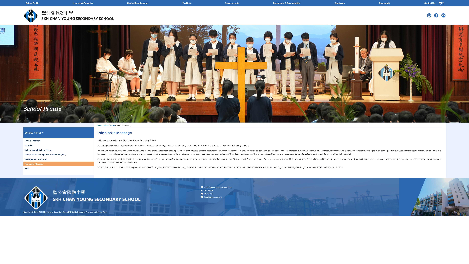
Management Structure (35, 159)
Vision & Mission (32, 140)
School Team (101, 212)
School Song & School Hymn (38, 150)
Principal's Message (34, 164)
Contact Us (429, 3)
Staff (27, 168)
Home (99, 125)
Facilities (186, 3)
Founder (29, 145)
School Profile (109, 125)
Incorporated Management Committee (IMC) (45, 154)
